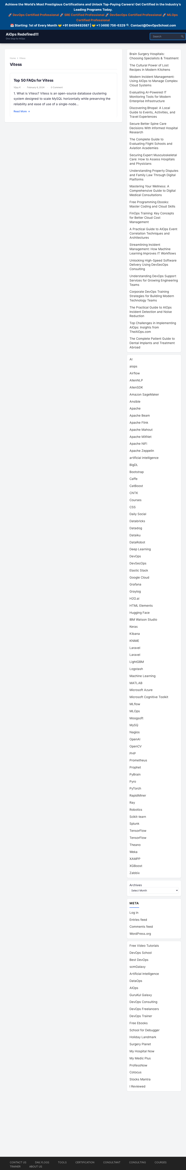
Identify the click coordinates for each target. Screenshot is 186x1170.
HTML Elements (141, 605)
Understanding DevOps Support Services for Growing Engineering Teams (154, 280)
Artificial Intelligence (144, 974)
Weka (134, 852)
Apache (135, 408)
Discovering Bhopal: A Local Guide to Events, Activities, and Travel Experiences (152, 112)
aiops (133, 366)
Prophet (135, 767)
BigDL (134, 465)
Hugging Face (140, 612)
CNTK (134, 493)
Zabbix (135, 873)
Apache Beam (140, 415)
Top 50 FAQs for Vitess (34, 80)
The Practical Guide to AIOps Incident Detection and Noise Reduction (151, 312)
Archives (136, 885)
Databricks (137, 521)
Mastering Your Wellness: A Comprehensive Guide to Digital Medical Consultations (153, 190)
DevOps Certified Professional (36, 15)
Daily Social (138, 514)
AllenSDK (136, 387)
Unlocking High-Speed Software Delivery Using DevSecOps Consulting (153, 265)
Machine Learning (142, 676)
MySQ (134, 725)
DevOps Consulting (143, 1002)
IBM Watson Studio (143, 619)
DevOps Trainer (141, 1016)
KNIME (134, 641)
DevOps (135, 556)
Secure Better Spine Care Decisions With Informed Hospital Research (154, 128)
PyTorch (135, 788)
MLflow (135, 704)
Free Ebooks (139, 1023)
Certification (84, 1162)
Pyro (133, 781)
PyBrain (135, 774)
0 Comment (57, 87)
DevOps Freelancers (144, 1009)
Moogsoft (136, 718)
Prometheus (138, 760)
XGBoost (136, 866)
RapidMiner (138, 795)
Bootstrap (137, 472)
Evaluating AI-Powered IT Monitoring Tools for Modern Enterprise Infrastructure (150, 97)
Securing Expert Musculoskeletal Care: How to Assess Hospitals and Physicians (153, 159)
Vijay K (17, 87)
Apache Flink (139, 422)
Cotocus (135, 1072)
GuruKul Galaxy (141, 995)
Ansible (135, 401)
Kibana (135, 634)
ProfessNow (138, 1065)
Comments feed (141, 926)
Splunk (134, 823)
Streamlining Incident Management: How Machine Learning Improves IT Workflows (153, 249)
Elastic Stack (139, 570)
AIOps (134, 988)
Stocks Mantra (140, 1079)
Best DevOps (139, 960)
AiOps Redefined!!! (22, 34)
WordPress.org (140, 933)
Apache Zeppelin (142, 451)
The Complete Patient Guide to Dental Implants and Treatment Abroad (152, 343)
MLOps (135, 711)
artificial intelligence (144, 458)
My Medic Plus (140, 1058)
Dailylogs (42, 1162)
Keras (134, 626)
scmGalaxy (137, 967)
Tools (62, 1162)
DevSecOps (138, 563)
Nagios (135, 732)
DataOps (136, 981)
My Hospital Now (142, 1051)
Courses (135, 500)
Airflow (135, 373)
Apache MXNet (140, 437)
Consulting (137, 1162)
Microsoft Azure (141, 690)
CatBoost (136, 486)
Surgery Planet (140, 1044)
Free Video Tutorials (144, 945)
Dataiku (135, 535)
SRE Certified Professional (84, 15)
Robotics (136, 809)
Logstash (136, 669)
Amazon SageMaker (144, 394)
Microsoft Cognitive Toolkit (149, 697)
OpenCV (136, 746)
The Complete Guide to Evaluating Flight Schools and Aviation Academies (151, 143)
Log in (134, 912)
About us (35, 1166)
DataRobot (137, 542)
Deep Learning (140, 549)
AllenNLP (136, 380)
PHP (133, 753)
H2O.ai (134, 598)
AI (131, 359)
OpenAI (135, 739)
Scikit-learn (138, 817)
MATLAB (136, 683)
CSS (133, 507)
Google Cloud (139, 577)
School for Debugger (144, 1030)
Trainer (15, 1166)
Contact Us (18, 1162)
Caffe (134, 479)
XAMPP (135, 859)
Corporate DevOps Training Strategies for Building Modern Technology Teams (152, 296)
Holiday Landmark (143, 1037)
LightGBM (137, 662)
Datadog (136, 528)
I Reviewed (137, 1086)
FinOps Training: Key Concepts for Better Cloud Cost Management (152, 217)
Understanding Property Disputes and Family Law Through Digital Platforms (154, 175)
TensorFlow (138, 830)
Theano (135, 845)
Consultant (111, 1162)
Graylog (135, 591)
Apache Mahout (141, 429)
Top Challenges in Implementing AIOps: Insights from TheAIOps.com (153, 327)
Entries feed (138, 920)
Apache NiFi (138, 443)
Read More (22, 111)
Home (13, 58)
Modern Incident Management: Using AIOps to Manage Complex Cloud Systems (154, 81)
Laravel (135, 648)
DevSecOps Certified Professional (136, 15)
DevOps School (141, 953)
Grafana (135, 584)
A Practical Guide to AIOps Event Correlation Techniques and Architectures (153, 233)
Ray (132, 802)
